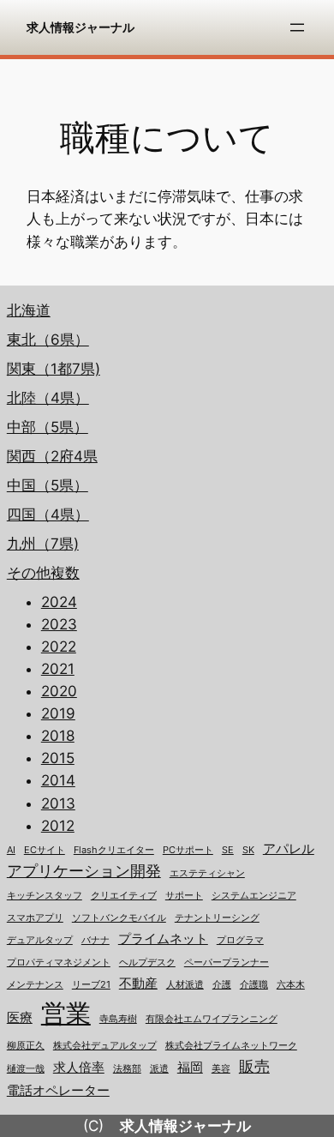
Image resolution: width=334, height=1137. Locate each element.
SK (248, 850)
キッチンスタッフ (44, 895)
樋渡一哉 (26, 1068)
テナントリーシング (217, 917)
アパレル (288, 849)
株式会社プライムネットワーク (231, 1045)
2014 (58, 780)
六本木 (291, 984)
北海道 (29, 310)
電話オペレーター (58, 1090)
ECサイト (44, 850)
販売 (254, 1066)
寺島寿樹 (118, 1019)
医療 (20, 1018)
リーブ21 (91, 984)
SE (228, 850)
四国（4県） (48, 514)
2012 (58, 825)
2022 (58, 646)
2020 (59, 691)
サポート (184, 895)
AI (11, 850)
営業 (66, 1013)
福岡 (190, 1067)
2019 (58, 713)
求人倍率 (78, 1067)
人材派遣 (185, 984)
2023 (59, 624)
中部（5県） (47, 427)
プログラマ (240, 940)
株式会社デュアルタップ (105, 1045)
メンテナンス (35, 984)
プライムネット (163, 939)
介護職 (254, 984)
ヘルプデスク (147, 962)
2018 (58, 735)
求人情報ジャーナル (80, 27)
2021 (58, 668)
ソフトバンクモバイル (119, 917)
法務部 (127, 1068)
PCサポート (188, 850)
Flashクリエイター (114, 850)
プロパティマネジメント (58, 962)
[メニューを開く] (297, 27)
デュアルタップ (40, 940)
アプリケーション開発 (84, 871)
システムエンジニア (254, 895)
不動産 (138, 983)
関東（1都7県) (53, 368)
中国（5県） (47, 485)
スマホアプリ (35, 917)
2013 (58, 803)
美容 (221, 1068)
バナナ (95, 940)
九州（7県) (43, 543)
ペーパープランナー (226, 962)
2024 (59, 602)
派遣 (159, 1068)
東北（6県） (48, 339)
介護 (221, 984)
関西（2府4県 (52, 456)
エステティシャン (207, 873)
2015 (58, 758)
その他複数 (43, 572)
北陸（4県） (48, 397)
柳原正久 (26, 1045)
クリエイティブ (124, 895)
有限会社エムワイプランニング (211, 1019)
